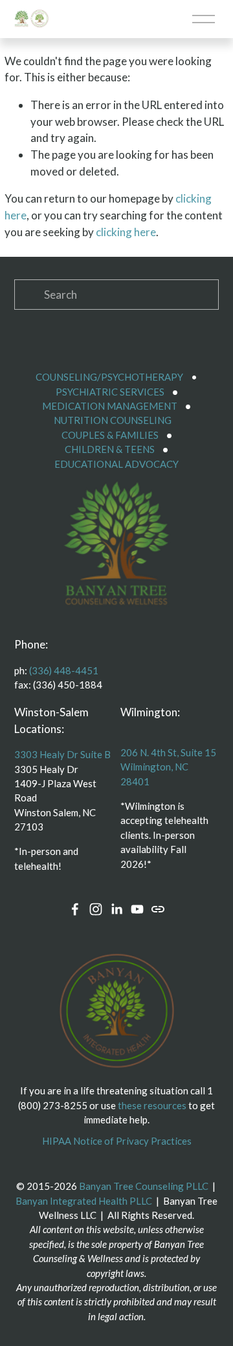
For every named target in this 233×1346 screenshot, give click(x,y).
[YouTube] (137, 909)
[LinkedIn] (116, 909)
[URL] (157, 909)
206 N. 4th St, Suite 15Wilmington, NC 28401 (168, 767)
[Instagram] (95, 909)
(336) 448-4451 (63, 670)
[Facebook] (75, 909)
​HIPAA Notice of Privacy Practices (117, 1141)
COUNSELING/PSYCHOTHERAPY (109, 377)
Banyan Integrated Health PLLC (84, 1201)
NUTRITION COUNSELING (113, 420)
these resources (152, 1105)
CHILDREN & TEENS (110, 449)
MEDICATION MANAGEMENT (109, 406)
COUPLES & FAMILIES (110, 435)
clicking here (126, 232)
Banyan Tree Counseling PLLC (143, 1186)
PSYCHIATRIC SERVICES (110, 391)
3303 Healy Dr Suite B (62, 754)
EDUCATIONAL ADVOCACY (116, 464)
